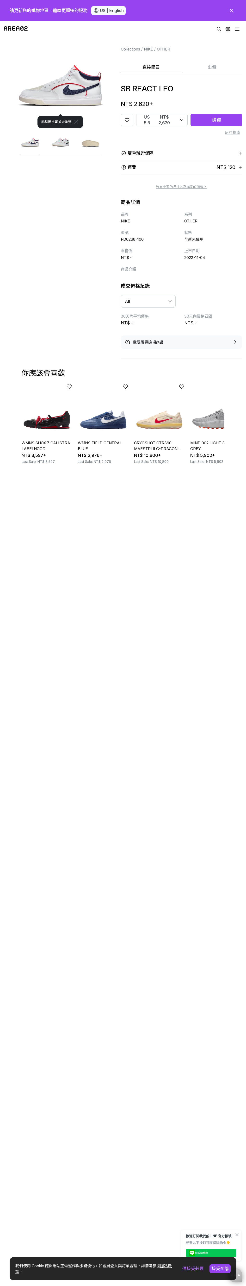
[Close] (76, 122)
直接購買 (151, 67)
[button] (228, 29)
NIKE (148, 49)
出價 (212, 67)
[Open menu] (237, 29)
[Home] (16, 29)
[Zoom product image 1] (60, 82)
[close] (231, 10)
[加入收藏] (127, 120)
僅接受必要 (193, 1268)
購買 (216, 120)
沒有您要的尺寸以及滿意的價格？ (181, 187)
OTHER (163, 49)
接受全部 (220, 1268)
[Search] (219, 29)
